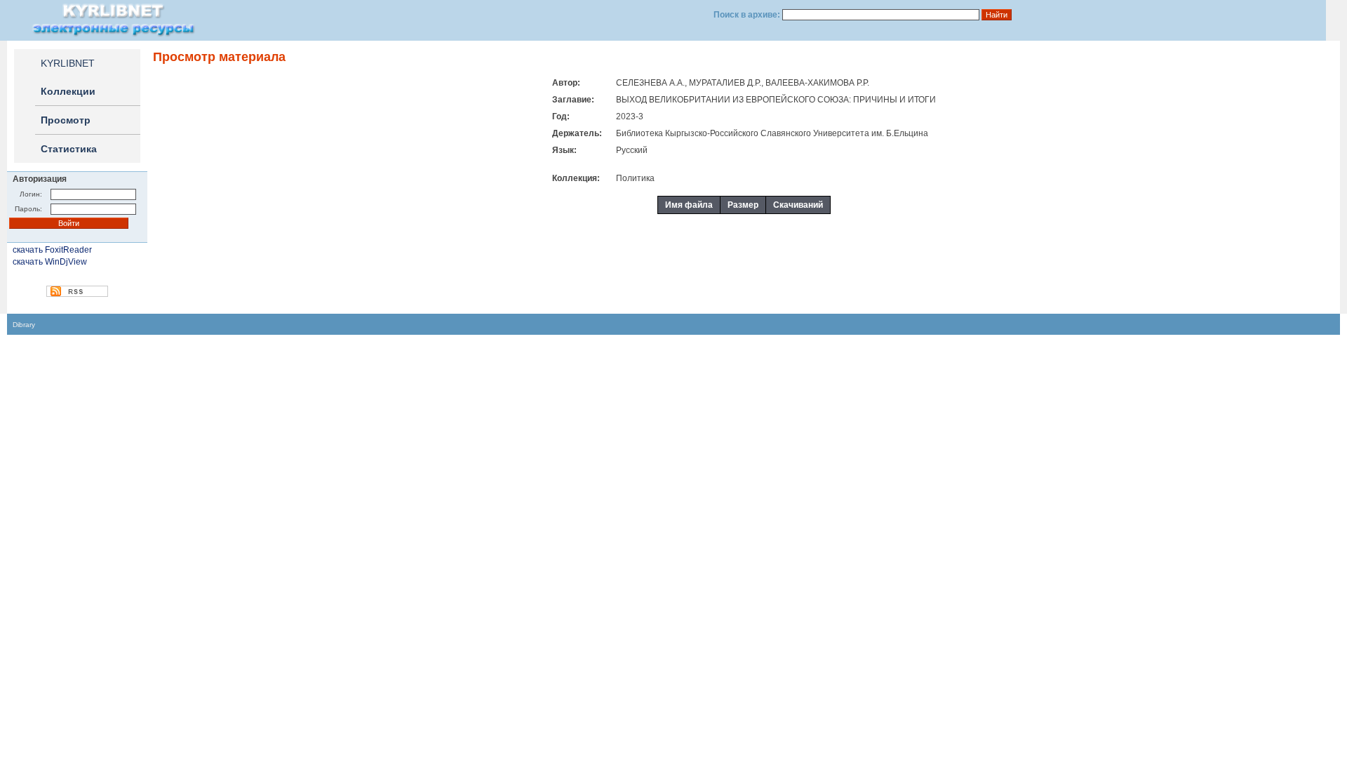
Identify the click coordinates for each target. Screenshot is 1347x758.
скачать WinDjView (50, 262)
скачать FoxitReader (52, 250)
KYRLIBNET (68, 63)
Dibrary (24, 324)
